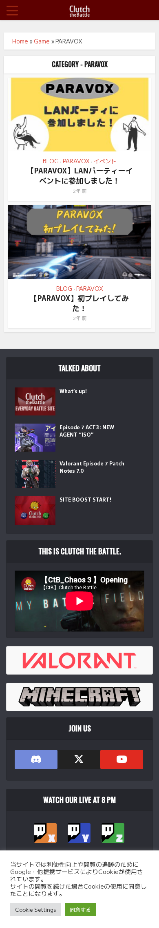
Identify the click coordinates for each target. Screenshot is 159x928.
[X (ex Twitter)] (78, 759)
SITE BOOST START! (85, 499)
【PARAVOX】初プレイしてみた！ (79, 302)
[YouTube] (121, 759)
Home (20, 41)
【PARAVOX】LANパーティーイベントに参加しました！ (79, 175)
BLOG (51, 161)
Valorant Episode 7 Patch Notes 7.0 (92, 467)
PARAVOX (76, 161)
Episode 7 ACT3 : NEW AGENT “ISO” (87, 431)
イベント (105, 161)
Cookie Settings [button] (35, 909)
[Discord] (36, 759)
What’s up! (73, 391)
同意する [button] (80, 909)
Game (42, 41)
